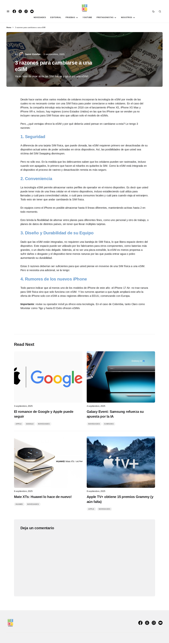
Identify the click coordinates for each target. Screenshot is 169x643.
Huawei (19, 504)
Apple (19, 424)
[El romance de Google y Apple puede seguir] (48, 377)
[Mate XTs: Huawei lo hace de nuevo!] (48, 462)
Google (30, 424)
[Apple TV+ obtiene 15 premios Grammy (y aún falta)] (121, 462)
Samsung (109, 424)
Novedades (44, 424)
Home (8, 27)
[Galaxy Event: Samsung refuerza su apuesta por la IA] (121, 377)
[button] (8, 11)
